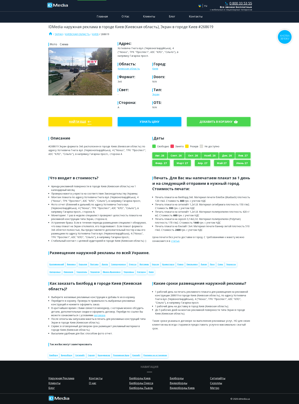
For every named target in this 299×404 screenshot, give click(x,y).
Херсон (155, 264)
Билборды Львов (141, 388)
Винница (71, 264)
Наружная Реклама (61, 378)
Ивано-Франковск (111, 272)
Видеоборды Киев (182, 388)
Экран (59, 34)
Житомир (144, 264)
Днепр (105, 264)
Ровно (180, 264)
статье (175, 241)
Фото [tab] (53, 44)
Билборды (177, 378)
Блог (172, 16)
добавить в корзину (219, 122)
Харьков (83, 264)
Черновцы (129, 272)
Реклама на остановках (155, 355)
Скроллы (216, 383)
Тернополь (81, 272)
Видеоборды (178, 383)
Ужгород (141, 272)
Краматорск (168, 264)
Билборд (53, 355)
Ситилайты (217, 378)
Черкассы (231, 264)
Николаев (68, 272)
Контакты (195, 16)
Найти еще (80, 122)
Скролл (91, 355)
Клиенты (149, 16)
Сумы (220, 264)
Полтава (94, 264)
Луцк (212, 264)
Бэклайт (136, 355)
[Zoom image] (80, 71)
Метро (214, 388)
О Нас (125, 16)
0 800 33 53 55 (238, 3)
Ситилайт (80, 355)
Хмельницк (192, 264)
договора (99, 315)
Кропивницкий (56, 264)
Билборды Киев (140, 378)
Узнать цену (149, 122)
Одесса (132, 264)
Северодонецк (118, 264)
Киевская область (77, 34)
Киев (95, 34)
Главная (102, 16)
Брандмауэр (104, 355)
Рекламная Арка (121, 355)
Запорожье (55, 272)
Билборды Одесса (141, 383)
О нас (92, 383)
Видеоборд (66, 355)
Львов (204, 264)
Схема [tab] (64, 44)
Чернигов (95, 272)
